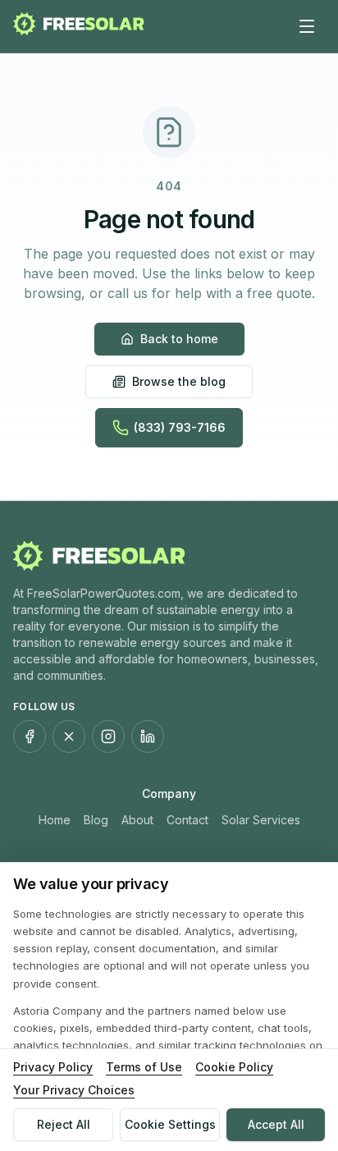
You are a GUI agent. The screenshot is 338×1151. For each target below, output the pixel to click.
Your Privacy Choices (74, 1090)
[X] (69, 736)
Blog (96, 820)
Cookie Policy (234, 1067)
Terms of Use (144, 1067)
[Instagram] (108, 736)
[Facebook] (29, 736)
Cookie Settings (170, 1124)
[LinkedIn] (147, 736)
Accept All (276, 1124)
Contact (187, 820)
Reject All (63, 1124)
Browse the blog (179, 381)
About (137, 820)
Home (55, 820)
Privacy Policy (53, 1067)
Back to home (179, 339)
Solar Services (261, 820)
